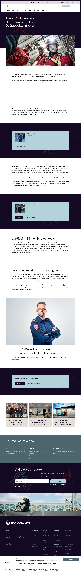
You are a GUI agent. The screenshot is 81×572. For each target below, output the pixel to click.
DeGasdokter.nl (63, 80)
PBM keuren (45, 552)
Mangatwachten (56, 535)
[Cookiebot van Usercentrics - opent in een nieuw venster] (7, 570)
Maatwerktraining (46, 535)
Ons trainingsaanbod (46, 533)
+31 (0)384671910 (41, 6)
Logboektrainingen (46, 543)
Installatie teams (56, 538)
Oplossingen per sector (64, 2)
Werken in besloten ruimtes (58, 546)
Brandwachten (56, 537)
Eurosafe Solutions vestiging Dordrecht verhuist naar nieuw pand (63, 422)
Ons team (66, 532)
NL (72, 6)
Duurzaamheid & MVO (68, 535)
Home (7, 14)
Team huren (56, 530)
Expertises (33, 2)
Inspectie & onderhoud (68, 549)
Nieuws (21, 14)
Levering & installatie (68, 546)
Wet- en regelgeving (57, 553)
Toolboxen (44, 540)
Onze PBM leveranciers (35, 546)
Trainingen (45, 530)
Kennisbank (47, 2)
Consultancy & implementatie (69, 544)
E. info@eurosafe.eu (8, 537)
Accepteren (71, 559)
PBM (33, 541)
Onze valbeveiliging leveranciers (37, 537)
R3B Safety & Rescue (45, 80)
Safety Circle (39, 2)
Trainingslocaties (45, 542)
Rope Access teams (57, 533)
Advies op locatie (34, 535)
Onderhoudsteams (57, 540)
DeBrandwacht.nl (54, 80)
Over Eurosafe (55, 2)
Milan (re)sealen (45, 554)
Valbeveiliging (35, 530)
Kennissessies (45, 537)
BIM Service (34, 533)
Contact (72, 2)
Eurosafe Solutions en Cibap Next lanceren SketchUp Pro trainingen (39, 422)
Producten (33, 532)
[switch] (35, 570)
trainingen (17, 168)
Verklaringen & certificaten (69, 533)
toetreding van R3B (19, 166)
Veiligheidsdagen (45, 538)
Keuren (44, 547)
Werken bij (66, 537)
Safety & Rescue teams (57, 532)
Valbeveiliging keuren (46, 551)
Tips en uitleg (56, 555)
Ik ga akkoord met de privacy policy (58, 484)
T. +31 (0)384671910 (8, 536)
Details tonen (63, 569)
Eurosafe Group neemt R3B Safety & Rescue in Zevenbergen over (15, 422)
